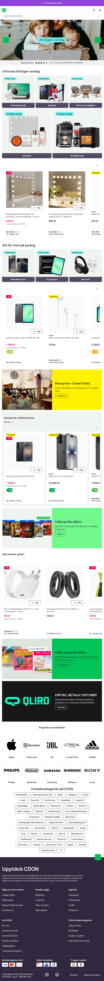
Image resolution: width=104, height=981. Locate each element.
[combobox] (52, 16)
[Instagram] (47, 974)
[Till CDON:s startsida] (4, 10)
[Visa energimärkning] (9, 352)
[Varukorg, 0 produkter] (94, 10)
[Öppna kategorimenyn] (100, 10)
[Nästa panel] (97, 165)
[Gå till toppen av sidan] (98, 857)
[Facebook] (57, 974)
